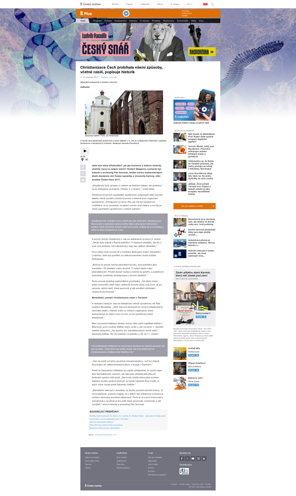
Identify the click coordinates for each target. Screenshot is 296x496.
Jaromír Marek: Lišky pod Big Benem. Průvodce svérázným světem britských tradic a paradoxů (201, 151)
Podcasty (121, 464)
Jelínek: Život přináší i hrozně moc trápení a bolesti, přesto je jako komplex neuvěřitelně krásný (199, 189)
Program (129, 4)
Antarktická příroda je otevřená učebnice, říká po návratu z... (201, 242)
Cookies (174, 484)
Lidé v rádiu (153, 464)
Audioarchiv (187, 13)
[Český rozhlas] (90, 4)
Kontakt (151, 471)
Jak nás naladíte (155, 457)
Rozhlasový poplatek (157, 475)
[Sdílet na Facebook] (83, 167)
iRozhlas (115, 4)
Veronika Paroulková (103, 435)
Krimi (190, 104)
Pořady (108, 20)
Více (202, 20)
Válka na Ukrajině (92, 457)
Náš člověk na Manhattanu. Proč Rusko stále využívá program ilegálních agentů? (201, 138)
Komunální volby (92, 461)
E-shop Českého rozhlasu (187, 267)
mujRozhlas (145, 4)
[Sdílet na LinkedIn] (83, 180)
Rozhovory (168, 20)
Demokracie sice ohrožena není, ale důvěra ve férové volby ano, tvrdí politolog (201, 221)
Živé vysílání (180, 112)
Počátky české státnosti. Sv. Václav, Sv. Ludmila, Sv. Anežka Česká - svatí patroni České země (127, 416)
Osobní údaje (184, 484)
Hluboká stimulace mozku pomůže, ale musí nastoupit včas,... (201, 253)
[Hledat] (212, 4)
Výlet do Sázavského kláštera (101, 422)
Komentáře (182, 20)
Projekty (156, 20)
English (208, 484)
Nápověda (152, 461)
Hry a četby (179, 104)
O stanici (144, 20)
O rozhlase (175, 4)
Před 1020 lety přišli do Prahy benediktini (106, 425)
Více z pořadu (181, 216)
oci (115, 435)
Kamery (185, 16)
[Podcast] (82, 159)
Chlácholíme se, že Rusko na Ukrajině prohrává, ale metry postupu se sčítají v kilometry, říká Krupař (201, 165)
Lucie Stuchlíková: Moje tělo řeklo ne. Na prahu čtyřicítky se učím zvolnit (200, 176)
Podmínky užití (197, 484)
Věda (82, 20)
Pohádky (179, 108)
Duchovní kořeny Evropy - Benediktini (105, 428)
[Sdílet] (87, 159)
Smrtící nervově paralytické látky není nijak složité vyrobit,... (202, 232)
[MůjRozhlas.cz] (85, 87)
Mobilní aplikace (123, 468)
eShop (88, 468)
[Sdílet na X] (83, 173)
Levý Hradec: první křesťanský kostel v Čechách (109, 419)
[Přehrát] (84, 151)
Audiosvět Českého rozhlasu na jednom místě (191, 123)
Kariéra (151, 468)
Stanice (160, 4)
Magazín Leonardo (109, 77)
